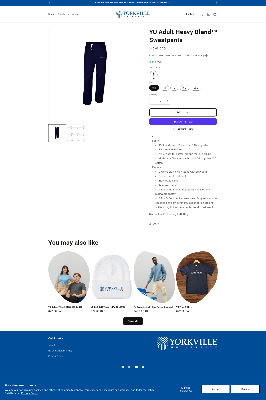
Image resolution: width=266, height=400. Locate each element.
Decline (245, 389)
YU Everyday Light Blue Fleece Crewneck (153, 307)
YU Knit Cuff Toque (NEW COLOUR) (108, 307)
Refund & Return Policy (60, 351)
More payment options (183, 129)
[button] (63, 14)
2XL (196, 88)
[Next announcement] (216, 3)
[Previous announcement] (49, 3)
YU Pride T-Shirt (184, 307)
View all (133, 321)
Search (52, 345)
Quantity (153, 95)
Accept (215, 389)
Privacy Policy (29, 393)
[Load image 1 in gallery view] (57, 133)
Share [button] (156, 223)
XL (184, 88)
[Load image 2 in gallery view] (76, 133)
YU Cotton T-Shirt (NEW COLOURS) (65, 307)
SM (154, 88)
